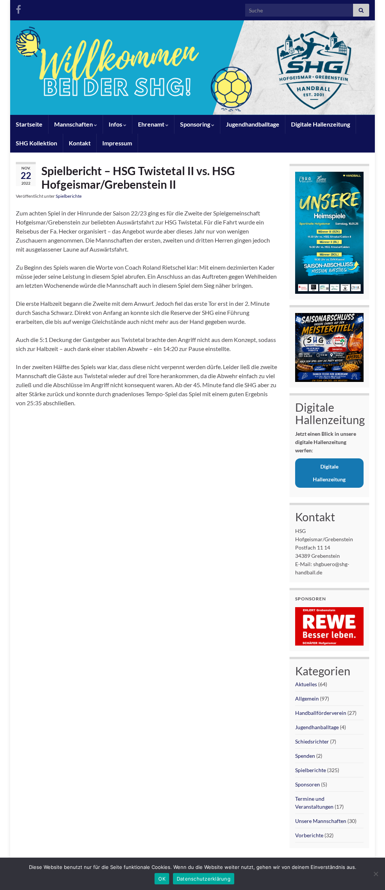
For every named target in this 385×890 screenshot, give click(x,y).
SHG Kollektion (36, 143)
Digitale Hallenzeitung (320, 124)
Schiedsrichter (312, 741)
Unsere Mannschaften (320, 821)
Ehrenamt (151, 124)
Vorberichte (309, 835)
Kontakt (80, 143)
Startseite (29, 124)
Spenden (305, 756)
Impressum (117, 143)
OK (161, 879)
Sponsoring (195, 124)
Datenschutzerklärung (203, 879)
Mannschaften (74, 124)
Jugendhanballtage (317, 727)
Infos (116, 124)
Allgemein (307, 698)
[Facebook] (18, 8)
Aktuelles (306, 684)
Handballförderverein (320, 713)
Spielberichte (69, 196)
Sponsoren (307, 784)
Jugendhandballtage (252, 124)
